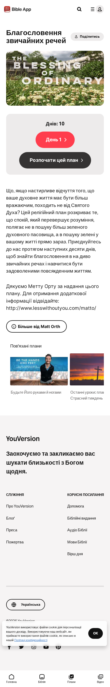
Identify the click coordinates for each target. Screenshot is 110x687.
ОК (95, 633)
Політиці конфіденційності (30, 640)
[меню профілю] (96, 9)
